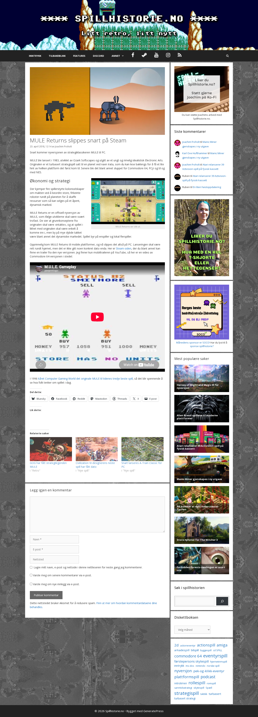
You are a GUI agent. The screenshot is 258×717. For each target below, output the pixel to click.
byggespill (206, 650)
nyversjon (183, 670)
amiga (222, 645)
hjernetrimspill (218, 661)
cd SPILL (217, 650)
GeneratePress (153, 711)
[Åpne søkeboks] (227, 55)
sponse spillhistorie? (202, 346)
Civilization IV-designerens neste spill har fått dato (95, 464)
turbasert (215, 694)
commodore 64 (188, 656)
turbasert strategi (184, 698)
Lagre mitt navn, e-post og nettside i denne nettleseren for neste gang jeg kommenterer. (88, 567)
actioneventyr (187, 645)
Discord (98, 55)
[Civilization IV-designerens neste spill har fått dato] (97, 449)
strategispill (186, 693)
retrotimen (180, 683)
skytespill (199, 687)
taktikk (203, 694)
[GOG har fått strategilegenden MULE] (51, 449)
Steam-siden (123, 248)
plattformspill (186, 676)
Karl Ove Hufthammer (194, 153)
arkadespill (181, 650)
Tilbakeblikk (57, 55)
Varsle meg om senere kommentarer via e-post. (62, 575)
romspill (211, 683)
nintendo (200, 665)
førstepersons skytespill (191, 661)
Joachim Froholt (63, 146)
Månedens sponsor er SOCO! (193, 342)
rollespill (196, 683)
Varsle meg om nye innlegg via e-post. (56, 584)
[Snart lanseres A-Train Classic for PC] (142, 449)
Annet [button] (116, 55)
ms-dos (190, 665)
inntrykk (179, 665)
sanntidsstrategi (183, 687)
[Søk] (222, 601)
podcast (208, 676)
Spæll (209, 687)
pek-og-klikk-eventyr (208, 671)
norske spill (213, 665)
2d (176, 645)
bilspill (195, 650)
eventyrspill (215, 656)
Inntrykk (35, 55)
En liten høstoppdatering (207, 187)
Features (79, 55)
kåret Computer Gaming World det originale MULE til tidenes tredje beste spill (85, 378)
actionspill (206, 645)
